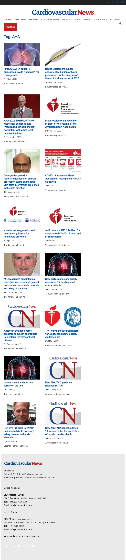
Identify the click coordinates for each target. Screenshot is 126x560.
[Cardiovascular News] (63, 12)
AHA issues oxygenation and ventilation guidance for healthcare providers (19, 233)
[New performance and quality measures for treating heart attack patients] (63, 264)
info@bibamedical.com (21, 505)
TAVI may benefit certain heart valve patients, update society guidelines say (61, 334)
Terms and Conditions (14, 536)
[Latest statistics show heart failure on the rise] (22, 368)
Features (33, 20)
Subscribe (10, 27)
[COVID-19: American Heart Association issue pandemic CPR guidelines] (63, 161)
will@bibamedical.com (32, 474)
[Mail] (113, 2)
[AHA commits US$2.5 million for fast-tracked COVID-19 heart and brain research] (63, 215)
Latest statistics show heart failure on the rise (19, 384)
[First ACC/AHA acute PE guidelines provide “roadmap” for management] (22, 54)
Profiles (66, 20)
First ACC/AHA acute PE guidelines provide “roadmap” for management (21, 72)
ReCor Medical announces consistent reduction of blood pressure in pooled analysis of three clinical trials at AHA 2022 (62, 73)
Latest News (20, 20)
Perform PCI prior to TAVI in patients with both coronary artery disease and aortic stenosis (19, 433)
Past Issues (116, 20)
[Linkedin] (108, 2)
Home (8, 20)
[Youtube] (123, 2)
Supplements (100, 20)
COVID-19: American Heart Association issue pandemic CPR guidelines (63, 178)
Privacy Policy (32, 536)
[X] (118, 2)
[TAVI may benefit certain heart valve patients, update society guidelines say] (63, 316)
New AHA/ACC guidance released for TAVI (58, 384)
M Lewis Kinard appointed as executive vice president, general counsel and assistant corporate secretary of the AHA (21, 284)
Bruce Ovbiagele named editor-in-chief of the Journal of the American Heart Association (61, 123)
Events (87, 20)
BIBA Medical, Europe (14, 495)
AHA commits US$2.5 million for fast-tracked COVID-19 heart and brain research (63, 233)
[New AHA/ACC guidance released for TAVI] (63, 368)
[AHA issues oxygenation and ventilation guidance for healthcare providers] (22, 215)
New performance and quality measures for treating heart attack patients (61, 282)
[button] (120, 23)
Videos (77, 20)
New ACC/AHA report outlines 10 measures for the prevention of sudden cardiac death (62, 431)
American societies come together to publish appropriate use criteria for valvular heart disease (20, 335)
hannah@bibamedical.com (42, 477)
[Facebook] (103, 2)
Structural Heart (50, 20)
